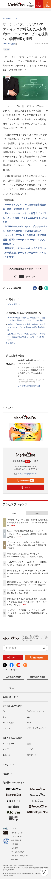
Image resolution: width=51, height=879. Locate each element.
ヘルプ (13, 829)
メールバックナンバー (27, 473)
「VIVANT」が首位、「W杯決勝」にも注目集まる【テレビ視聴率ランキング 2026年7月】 (27, 563)
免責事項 (14, 844)
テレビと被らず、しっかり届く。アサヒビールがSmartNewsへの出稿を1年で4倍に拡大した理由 (27, 573)
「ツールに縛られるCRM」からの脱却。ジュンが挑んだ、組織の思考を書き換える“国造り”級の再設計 (27, 545)
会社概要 (14, 848)
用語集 (6, 773)
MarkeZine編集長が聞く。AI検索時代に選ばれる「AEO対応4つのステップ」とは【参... (26, 319)
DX (4, 711)
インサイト (7, 728)
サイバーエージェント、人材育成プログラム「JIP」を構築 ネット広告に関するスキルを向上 (25, 218)
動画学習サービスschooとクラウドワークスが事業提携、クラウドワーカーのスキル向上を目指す (24, 252)
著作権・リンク (17, 832)
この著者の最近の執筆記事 (29, 385)
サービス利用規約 (17, 851)
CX (28, 716)
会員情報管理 (16, 840)
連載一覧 (6, 754)
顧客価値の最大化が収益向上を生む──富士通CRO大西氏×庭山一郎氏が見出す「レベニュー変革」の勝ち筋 (27, 601)
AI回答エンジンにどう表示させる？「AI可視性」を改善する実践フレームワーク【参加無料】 (26, 337)
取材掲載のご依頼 (37, 676)
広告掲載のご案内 (13, 676)
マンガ (5, 749)
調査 (29, 743)
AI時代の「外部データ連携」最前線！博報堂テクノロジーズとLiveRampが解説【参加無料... (26, 327)
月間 (36, 513)
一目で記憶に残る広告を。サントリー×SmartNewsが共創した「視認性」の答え (25, 555)
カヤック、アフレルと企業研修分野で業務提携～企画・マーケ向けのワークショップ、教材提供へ (24, 239)
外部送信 (14, 859)
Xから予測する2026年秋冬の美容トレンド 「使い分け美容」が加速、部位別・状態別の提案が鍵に (27, 533)
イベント (7, 764)
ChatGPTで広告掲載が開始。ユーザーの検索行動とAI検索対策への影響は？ (27, 591)
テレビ (5, 716)
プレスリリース (14, 304)
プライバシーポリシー (19, 855)
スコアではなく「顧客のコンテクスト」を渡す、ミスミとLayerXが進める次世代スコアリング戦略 (27, 613)
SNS (29, 722)
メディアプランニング (36, 728)
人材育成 (6, 49)
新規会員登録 (26, 480)
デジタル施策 (8, 722)
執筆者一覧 (31, 754)
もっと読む (10, 342)
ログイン (27, 487)
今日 (14, 513)
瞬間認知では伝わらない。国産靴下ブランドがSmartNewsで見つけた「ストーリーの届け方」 (27, 583)
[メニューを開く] (4, 4)
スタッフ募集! (16, 836)
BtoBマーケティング (35, 711)
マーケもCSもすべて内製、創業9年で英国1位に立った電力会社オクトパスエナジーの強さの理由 (27, 522)
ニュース (7, 688)
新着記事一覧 (9, 697)
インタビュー (8, 743)
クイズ (30, 749)
